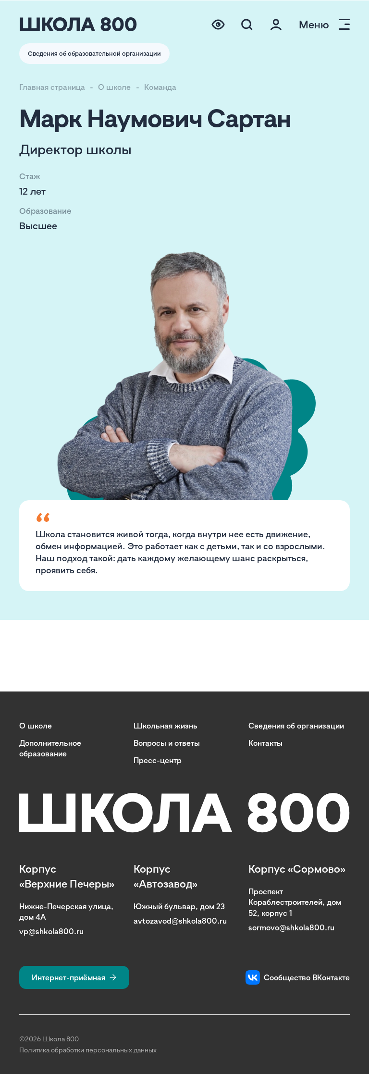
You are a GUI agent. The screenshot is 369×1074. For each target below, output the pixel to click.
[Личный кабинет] (275, 24)
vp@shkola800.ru (51, 931)
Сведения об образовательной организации (94, 53)
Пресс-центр (158, 760)
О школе (114, 87)
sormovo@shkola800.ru (291, 927)
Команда (160, 87)
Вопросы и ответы (167, 743)
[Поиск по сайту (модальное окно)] (247, 24)
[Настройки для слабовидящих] (218, 24)
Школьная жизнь (165, 725)
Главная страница (52, 87)
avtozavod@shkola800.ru (180, 921)
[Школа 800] (78, 24)
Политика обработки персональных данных (88, 1050)
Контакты (265, 743)
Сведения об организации (296, 725)
